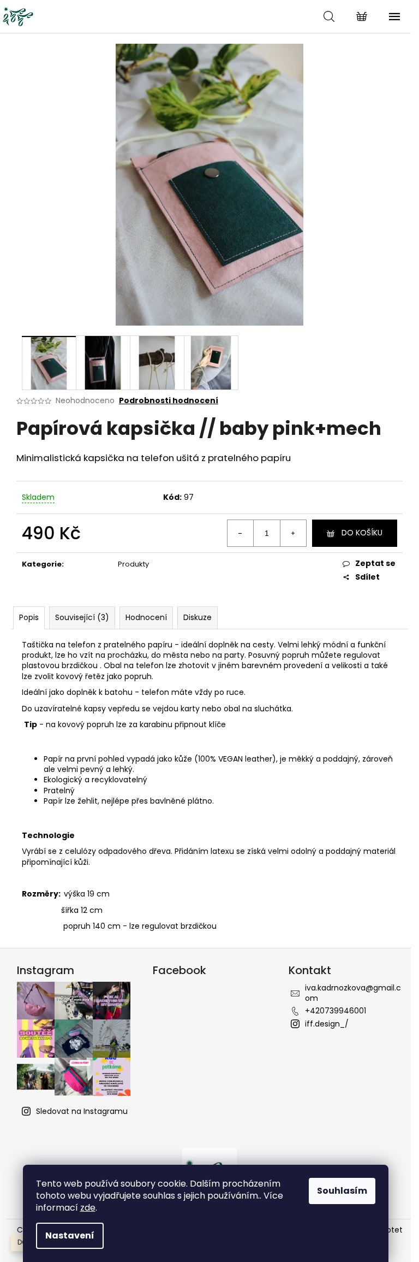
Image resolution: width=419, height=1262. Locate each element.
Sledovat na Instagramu (82, 1111)
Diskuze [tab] (197, 617)
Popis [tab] (29, 617)
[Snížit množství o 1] (241, 533)
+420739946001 (335, 1010)
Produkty (133, 564)
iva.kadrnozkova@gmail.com (353, 993)
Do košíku (362, 532)
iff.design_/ (327, 1023)
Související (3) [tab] (82, 617)
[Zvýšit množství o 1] (293, 533)
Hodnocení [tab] (146, 617)
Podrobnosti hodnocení (168, 401)
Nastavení (69, 1235)
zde (87, 1207)
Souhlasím (342, 1190)
